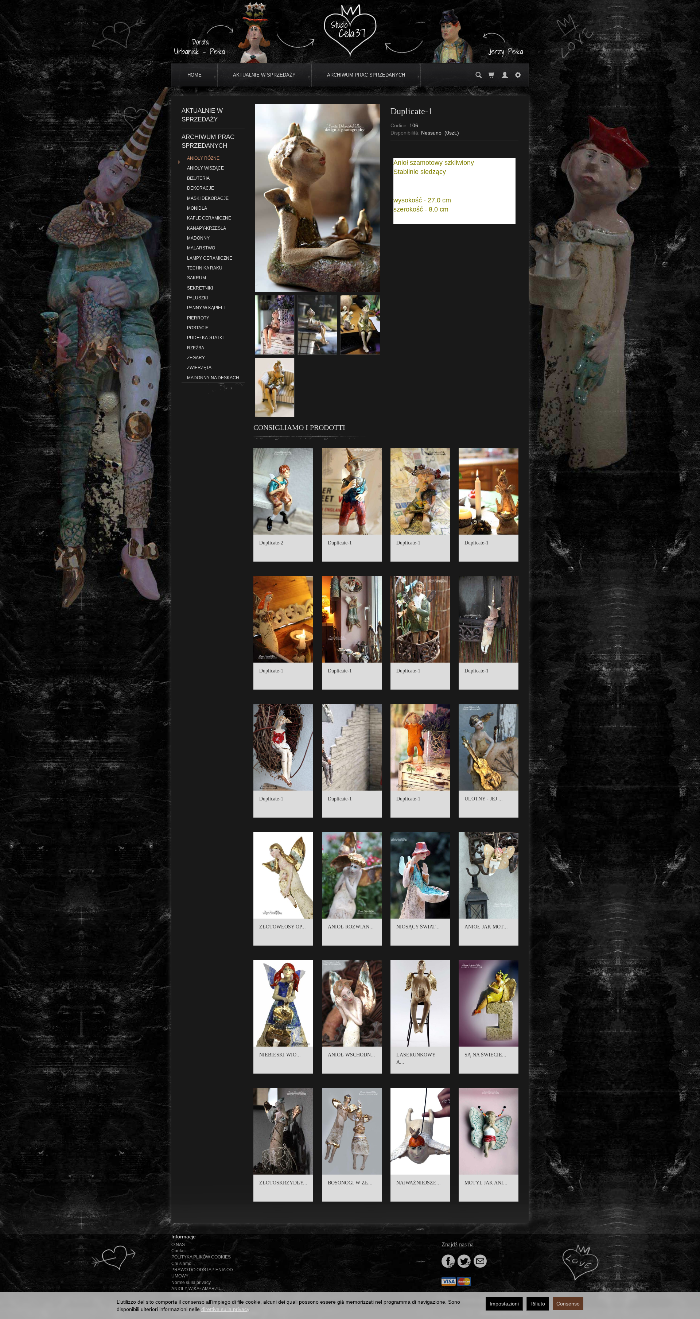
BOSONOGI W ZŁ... (350, 1183)
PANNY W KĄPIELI (206, 307)
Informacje (183, 1237)
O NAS (178, 1244)
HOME (194, 75)
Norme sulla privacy (191, 1282)
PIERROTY (198, 318)
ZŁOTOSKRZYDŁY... (283, 1183)
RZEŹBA (195, 347)
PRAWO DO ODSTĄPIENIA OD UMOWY (202, 1273)
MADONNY (198, 238)
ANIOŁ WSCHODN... (351, 1055)
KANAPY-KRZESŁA (206, 228)
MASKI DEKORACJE (208, 198)
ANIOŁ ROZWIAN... (351, 927)
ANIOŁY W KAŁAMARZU (196, 1288)
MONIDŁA (197, 208)
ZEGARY (196, 357)
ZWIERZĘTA (199, 367)
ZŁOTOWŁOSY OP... (282, 927)
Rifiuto (537, 1304)
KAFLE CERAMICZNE (209, 218)
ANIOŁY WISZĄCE (205, 168)
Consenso (568, 1304)
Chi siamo (181, 1263)
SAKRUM (196, 277)
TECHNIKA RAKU (204, 268)
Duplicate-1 (340, 543)
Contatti (179, 1250)
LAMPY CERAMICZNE (209, 258)
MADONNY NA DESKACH (213, 377)
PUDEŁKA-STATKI (205, 337)
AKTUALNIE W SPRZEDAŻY (264, 75)
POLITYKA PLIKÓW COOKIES (201, 1257)
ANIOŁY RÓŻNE (203, 158)
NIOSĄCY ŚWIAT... (418, 927)
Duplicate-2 (271, 543)
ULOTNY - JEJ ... (483, 799)
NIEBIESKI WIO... (280, 1055)
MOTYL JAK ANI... (486, 1183)
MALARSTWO (201, 248)
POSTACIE (198, 327)
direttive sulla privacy (225, 1309)
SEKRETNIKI (200, 288)
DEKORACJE (200, 188)
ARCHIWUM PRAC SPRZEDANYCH (366, 75)
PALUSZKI (197, 297)
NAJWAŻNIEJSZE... (418, 1183)
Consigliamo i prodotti (299, 427)
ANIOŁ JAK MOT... (486, 927)
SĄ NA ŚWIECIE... (485, 1055)
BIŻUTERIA (198, 178)
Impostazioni (504, 1304)
